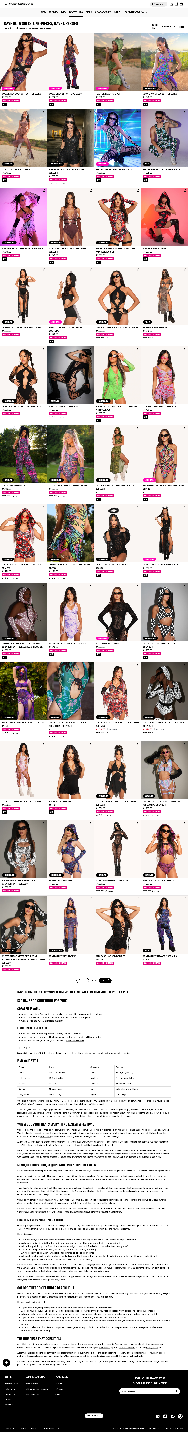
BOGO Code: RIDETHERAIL (11, 100)
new (43, 12)
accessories (103, 12)
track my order (11, 1384)
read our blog (32, 1384)
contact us (10, 1394)
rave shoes (104, 1348)
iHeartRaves (123, 1428)
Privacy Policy (10, 1428)
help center (10, 1389)
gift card (59, 1389)
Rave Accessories (75, 1040)
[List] (182, 27)
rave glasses (152, 1348)
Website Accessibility (29, 1428)
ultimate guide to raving (37, 1389)
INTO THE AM (178, 1428)
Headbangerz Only (135, 12)
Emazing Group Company (160, 1428)
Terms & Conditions (51, 1428)
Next (104, 981)
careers (58, 1394)
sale (117, 12)
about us (59, 1384)
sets (89, 12)
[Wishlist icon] (44, 36)
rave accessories (127, 1348)
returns (8, 1399)
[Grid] (180, 27)
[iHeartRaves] (19, 4)
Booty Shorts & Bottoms (69, 1033)
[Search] (153, 4)
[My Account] (171, 4)
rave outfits (45, 1137)
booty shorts (59, 1280)
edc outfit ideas (33, 1394)
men (63, 12)
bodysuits (76, 12)
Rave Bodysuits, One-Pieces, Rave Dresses (32, 28)
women (53, 12)
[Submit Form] (177, 1391)
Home (6, 28)
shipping (9, 1404)
